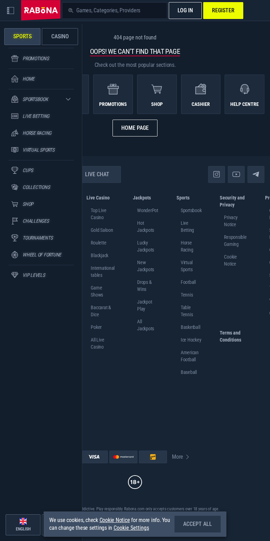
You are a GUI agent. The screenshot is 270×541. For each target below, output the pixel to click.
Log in (185, 10)
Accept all (197, 524)
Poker (96, 327)
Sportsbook (191, 210)
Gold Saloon (102, 230)
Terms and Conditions (230, 336)
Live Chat (97, 174)
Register (223, 10)
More (177, 456)
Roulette (98, 243)
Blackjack (99, 255)
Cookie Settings (131, 528)
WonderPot (147, 210)
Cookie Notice (114, 520)
